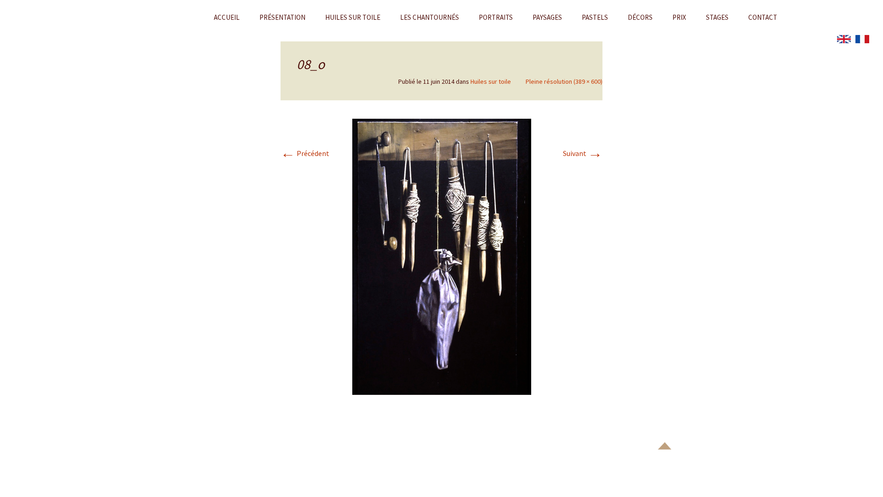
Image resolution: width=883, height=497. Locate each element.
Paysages (547, 17)
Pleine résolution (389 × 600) (564, 81)
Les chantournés (429, 17)
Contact (762, 17)
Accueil (227, 17)
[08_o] (441, 255)
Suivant (582, 153)
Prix (679, 17)
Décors (640, 17)
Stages (717, 17)
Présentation (282, 17)
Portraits (496, 17)
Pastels (595, 17)
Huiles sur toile (352, 17)
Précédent (305, 153)
